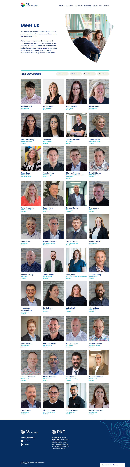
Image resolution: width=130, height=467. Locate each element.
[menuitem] (61, 5)
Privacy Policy (24, 464)
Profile (31, 89)
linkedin (26, 444)
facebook (27, 441)
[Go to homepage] (29, 5)
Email (31, 94)
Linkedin (31, 163)
